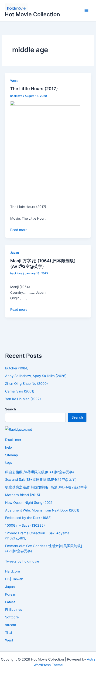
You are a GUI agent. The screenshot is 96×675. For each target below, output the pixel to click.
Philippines (13, 609)
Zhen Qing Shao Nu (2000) (26, 384)
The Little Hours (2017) (34, 88)
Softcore (12, 617)
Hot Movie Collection (32, 14)
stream (10, 625)
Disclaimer (13, 440)
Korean (10, 594)
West (14, 80)
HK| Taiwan (14, 579)
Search (10, 409)
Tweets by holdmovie (22, 561)
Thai (8, 633)
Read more (18, 230)
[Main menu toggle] (86, 11)
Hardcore (12, 571)
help (8, 447)
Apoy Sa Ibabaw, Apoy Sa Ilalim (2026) (35, 376)
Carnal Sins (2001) (19, 391)
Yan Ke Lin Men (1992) (23, 399)
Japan (14, 252)
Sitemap (11, 455)
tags (8, 462)
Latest (10, 602)
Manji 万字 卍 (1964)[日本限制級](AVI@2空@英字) (42, 263)
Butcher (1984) (16, 368)
